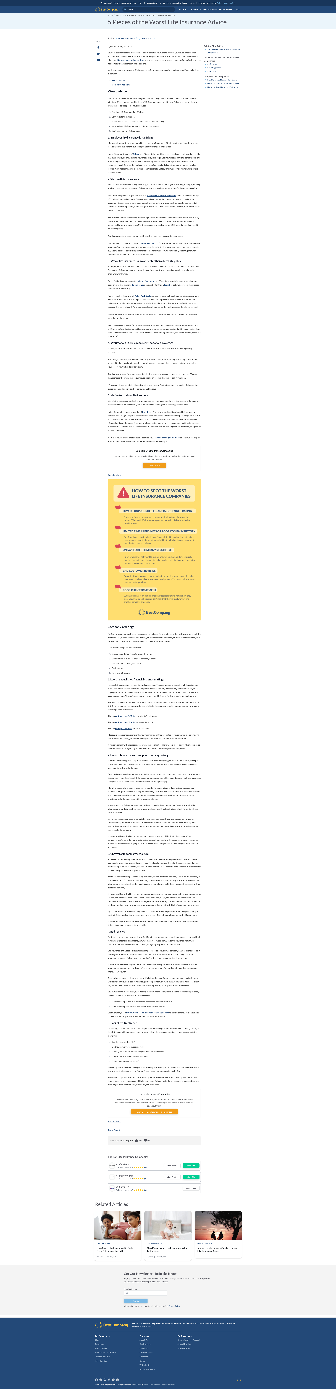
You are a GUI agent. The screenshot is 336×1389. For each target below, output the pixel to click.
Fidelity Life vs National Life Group (222, 80)
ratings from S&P (123, 728)
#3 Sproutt (212, 71)
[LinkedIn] (113, 1379)
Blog (97, 1340)
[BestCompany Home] (106, 9)
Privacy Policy (174, 1306)
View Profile (172, 1165)
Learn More (154, 465)
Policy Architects (143, 296)
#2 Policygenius (214, 68)
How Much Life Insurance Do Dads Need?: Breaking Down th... (115, 1249)
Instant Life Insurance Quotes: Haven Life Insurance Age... (217, 1249)
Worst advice (118, 80)
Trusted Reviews (102, 1357)
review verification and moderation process (147, 1012)
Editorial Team (146, 1352)
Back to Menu (114, 475)
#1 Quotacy (212, 64)
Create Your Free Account (188, 1340)
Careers (143, 1361)
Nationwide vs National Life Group (222, 87)
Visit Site (191, 1165)
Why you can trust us (226, 3)
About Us (144, 1340)
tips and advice (147, 38)
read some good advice (168, 437)
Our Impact (144, 1348)
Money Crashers (146, 281)
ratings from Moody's (126, 722)
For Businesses (225, 9)
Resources (99, 1344)
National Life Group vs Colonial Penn (223, 83)
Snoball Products (184, 1344)
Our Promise (145, 1344)
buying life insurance (126, 38)
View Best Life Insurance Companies (154, 1111)
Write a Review (210, 9)
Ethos (136, 154)
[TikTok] (117, 1379)
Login (237, 9)
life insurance (137, 284)
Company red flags (121, 84)
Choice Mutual (147, 243)
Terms (145, 1385)
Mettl (145, 412)
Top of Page (114, 1130)
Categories (195, 9)
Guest (101, 1257)
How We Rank (101, 1348)
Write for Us (145, 1365)
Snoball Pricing (183, 1348)
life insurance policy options (130, 60)
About (182, 9)
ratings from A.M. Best (126, 716)
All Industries (101, 1361)
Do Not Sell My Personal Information (162, 1385)
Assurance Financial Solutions (161, 195)
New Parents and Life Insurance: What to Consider (167, 1249)
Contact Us (144, 1357)
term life (168, 284)
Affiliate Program (147, 1369)
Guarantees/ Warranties (106, 1352)
